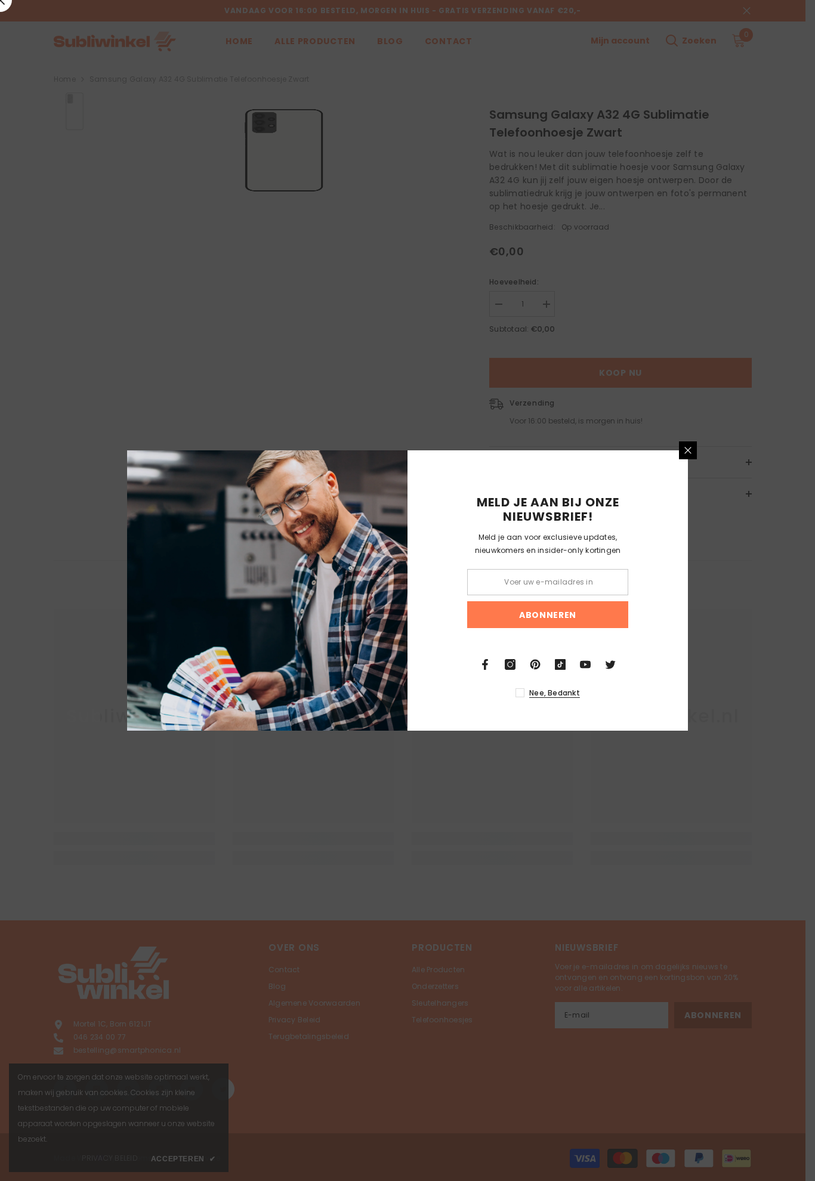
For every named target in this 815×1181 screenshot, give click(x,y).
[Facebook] (485, 664)
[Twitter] (610, 664)
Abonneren (547, 615)
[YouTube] (585, 664)
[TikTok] (560, 664)
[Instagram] (510, 664)
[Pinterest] (535, 664)
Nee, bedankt (554, 693)
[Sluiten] (688, 450)
